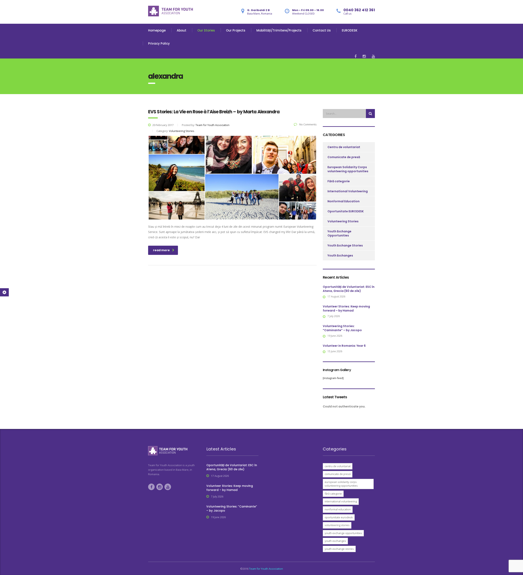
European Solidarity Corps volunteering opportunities (347, 169)
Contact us (322, 30)
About (181, 30)
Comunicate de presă (343, 157)
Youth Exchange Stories (345, 245)
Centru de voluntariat (343, 147)
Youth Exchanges (340, 255)
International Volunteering (347, 191)
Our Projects (235, 30)
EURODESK (349, 30)
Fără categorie (338, 181)
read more (161, 250)
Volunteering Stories (343, 221)
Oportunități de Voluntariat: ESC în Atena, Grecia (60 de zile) (348, 289)
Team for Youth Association (266, 568)
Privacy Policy (159, 43)
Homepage (157, 30)
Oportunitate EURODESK (345, 211)
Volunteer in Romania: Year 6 (344, 346)
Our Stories (206, 30)
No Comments (308, 124)
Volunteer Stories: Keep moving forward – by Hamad (346, 308)
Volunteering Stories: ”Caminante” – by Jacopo (342, 328)
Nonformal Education (343, 201)
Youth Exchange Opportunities (339, 233)
